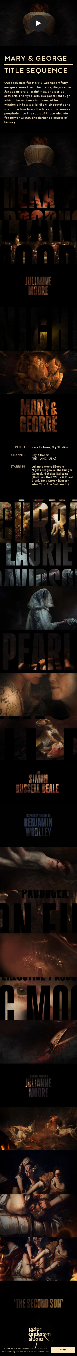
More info (44, 1352)
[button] (38, 23)
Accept (62, 1349)
